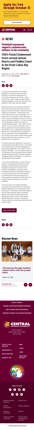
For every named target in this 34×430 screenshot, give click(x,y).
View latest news (9, 210)
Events (21, 348)
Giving (21, 352)
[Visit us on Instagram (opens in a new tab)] (24, 390)
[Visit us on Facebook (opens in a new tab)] (10, 390)
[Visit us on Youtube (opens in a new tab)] (19, 390)
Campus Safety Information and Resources (23, 418)
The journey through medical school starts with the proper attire (16, 270)
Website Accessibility (7, 406)
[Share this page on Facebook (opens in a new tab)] (4, 225)
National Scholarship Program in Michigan (17, 306)
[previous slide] (26, 285)
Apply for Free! (17, 22)
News (20, 344)
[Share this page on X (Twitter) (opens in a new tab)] (7, 225)
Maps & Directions (7, 354)
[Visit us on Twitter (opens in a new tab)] (15, 390)
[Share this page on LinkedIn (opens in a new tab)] (11, 225)
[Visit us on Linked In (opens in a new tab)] (17, 394)
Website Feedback (23, 405)
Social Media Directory (23, 356)
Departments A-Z (7, 350)
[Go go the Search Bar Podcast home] (21, 394)
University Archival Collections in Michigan (17, 313)
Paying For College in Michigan (8, 417)
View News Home (7, 284)
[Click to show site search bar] (29, 29)
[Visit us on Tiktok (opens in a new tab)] (12, 394)
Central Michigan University (17, 425)
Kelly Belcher (24, 74)
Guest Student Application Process (17, 309)
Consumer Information (6, 412)
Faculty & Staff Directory (7, 345)
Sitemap (20, 411)
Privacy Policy (22, 400)
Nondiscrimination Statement (8, 401)
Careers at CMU (6, 357)
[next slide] (30, 285)
